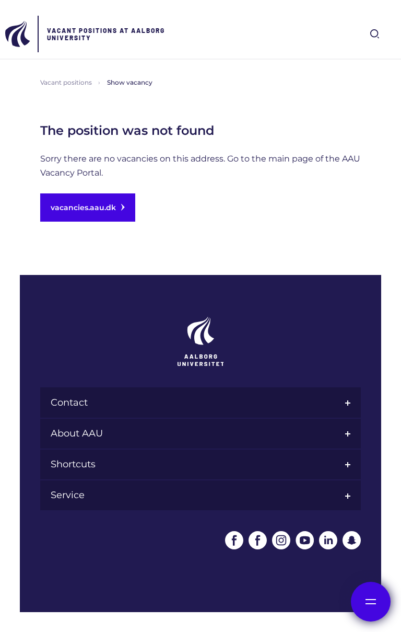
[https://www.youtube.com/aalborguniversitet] (305, 540)
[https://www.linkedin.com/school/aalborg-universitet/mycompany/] (328, 540)
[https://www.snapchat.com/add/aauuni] (352, 540)
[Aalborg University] (18, 34)
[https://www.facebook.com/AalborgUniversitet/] (234, 540)
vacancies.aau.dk (83, 207)
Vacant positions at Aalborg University (106, 34)
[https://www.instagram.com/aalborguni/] (281, 540)
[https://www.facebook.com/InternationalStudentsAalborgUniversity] (258, 540)
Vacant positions (66, 82)
